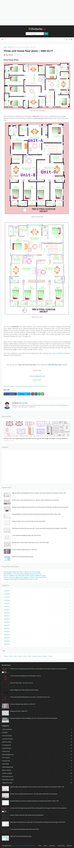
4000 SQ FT (37, 631)
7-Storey (50, 656)
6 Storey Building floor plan (37, 376)
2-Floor (10, 656)
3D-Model (37, 732)
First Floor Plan (37, 761)
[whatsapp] (67, 39)
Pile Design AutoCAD (37, 776)
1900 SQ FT (37, 603)
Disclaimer (69, 845)
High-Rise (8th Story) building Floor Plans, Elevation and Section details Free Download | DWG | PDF (39, 493)
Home (5, 47)
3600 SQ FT (37, 628)
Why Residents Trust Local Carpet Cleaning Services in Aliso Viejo (23, 574)
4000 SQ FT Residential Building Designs (22, 556)
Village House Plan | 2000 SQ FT (18, 711)
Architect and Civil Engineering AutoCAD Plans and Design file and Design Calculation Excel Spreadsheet (35, 438)
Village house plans (37, 783)
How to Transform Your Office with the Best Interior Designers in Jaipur (24, 575)
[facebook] (69, 39)
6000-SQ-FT (37, 644)
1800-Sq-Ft (37, 600)
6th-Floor (45, 656)
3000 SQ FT (37, 616)
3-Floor (15, 656)
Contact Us (52, 845)
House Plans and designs (21, 386)
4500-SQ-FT (37, 635)
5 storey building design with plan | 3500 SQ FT (24, 549)
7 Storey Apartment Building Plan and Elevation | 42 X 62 (25, 676)
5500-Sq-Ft (37, 641)
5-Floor (29, 656)
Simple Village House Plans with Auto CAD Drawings (24, 690)
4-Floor (12, 386)
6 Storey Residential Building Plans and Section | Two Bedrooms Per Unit (30, 697)
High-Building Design (37, 767)
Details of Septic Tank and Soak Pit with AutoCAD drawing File (28, 521)
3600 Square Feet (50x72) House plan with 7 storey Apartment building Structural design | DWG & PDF (39, 528)
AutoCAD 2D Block (37, 735)
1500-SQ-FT (37, 594)
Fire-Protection (37, 757)
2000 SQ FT (37, 606)
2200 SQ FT (37, 609)
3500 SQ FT (37, 625)
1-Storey (6, 656)
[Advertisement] (37, 12)
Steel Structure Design (37, 779)
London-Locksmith (37, 773)
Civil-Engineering (37, 745)
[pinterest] (71, 39)
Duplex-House (37, 751)
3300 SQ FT (11, 47)
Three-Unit (43, 386)
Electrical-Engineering (37, 754)
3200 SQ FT (37, 619)
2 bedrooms (60, 353)
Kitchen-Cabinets (37, 770)
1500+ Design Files (37, 729)
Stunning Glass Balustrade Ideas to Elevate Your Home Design (22, 572)
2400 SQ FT (37, 613)
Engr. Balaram (9, 55)
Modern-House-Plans (34, 386)
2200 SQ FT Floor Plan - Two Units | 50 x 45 (21, 683)
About (45, 845)
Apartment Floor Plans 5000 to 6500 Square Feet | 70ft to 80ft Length (30, 542)
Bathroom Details (37, 742)
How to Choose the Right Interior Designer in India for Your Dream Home (25, 577)
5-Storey (34, 656)
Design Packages (37, 748)
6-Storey (39, 656)
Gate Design (37, 764)
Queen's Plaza (37, 380)
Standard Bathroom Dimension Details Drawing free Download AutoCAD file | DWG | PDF (36, 514)
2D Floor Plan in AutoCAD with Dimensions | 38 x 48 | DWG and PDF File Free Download (35, 500)
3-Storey (20, 656)
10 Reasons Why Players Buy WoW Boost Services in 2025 (21, 579)
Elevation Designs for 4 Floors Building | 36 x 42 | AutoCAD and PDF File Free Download (33, 718)
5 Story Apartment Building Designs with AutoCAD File (26, 535)
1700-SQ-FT (37, 597)
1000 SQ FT (37, 591)
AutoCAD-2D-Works (37, 739)
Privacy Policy (61, 845)
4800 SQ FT (37, 638)
